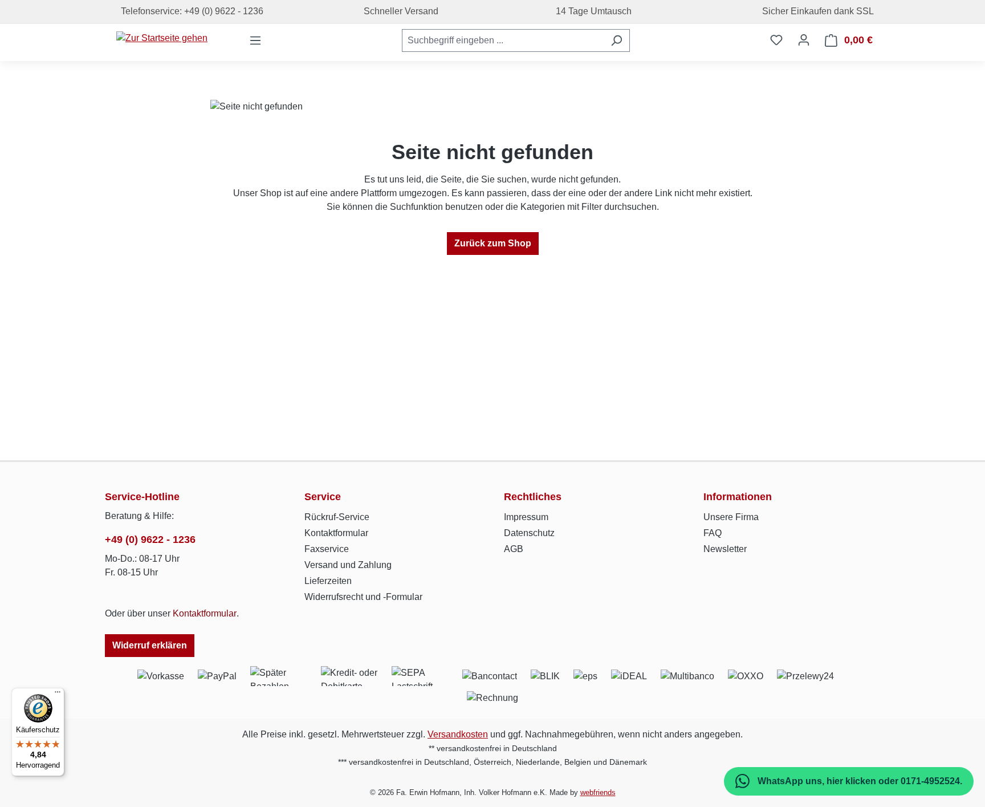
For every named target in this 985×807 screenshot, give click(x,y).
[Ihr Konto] (803, 40)
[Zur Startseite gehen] (162, 38)
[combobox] (503, 40)
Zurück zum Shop (492, 243)
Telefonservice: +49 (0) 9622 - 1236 (189, 11)
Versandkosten (458, 734)
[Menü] (255, 40)
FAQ (712, 533)
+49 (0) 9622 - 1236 (150, 539)
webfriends (598, 792)
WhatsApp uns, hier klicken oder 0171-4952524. (858, 781)
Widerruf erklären (149, 645)
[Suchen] (616, 40)
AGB (513, 549)
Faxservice (326, 549)
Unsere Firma (731, 517)
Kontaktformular (205, 613)
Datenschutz (529, 533)
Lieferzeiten (328, 581)
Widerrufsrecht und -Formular (363, 597)
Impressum (526, 517)
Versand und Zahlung (348, 565)
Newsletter (725, 549)
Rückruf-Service (336, 517)
